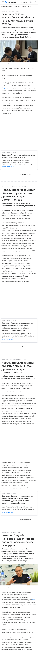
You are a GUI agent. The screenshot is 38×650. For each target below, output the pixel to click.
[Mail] (6, 2)
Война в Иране (21, 6)
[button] (19, 51)
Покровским (6, 88)
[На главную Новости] (11, 2)
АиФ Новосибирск (15, 186)
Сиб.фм (11, 11)
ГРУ (33, 600)
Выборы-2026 (7, 6)
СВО (17, 11)
